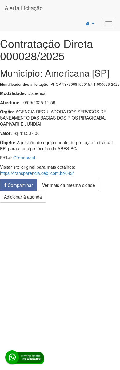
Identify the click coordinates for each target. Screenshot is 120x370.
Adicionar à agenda (23, 197)
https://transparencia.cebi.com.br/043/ (37, 173)
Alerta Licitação (24, 8)
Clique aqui (24, 158)
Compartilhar (19, 185)
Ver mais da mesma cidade (68, 185)
